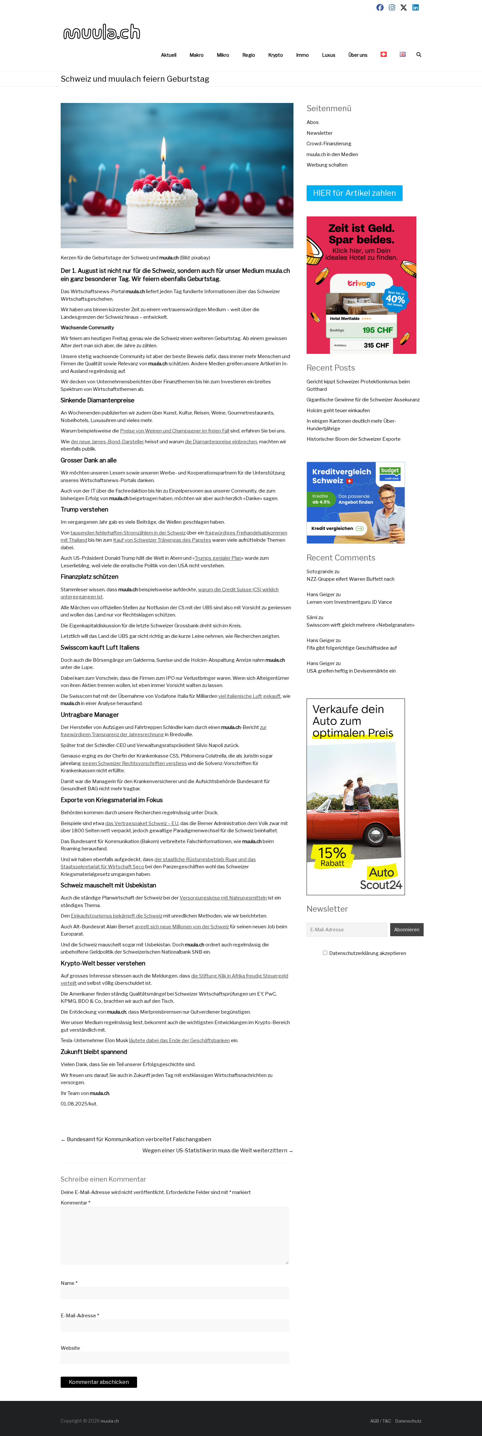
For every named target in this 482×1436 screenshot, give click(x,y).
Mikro (223, 55)
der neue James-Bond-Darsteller (107, 442)
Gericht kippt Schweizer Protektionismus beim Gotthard (358, 385)
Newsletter (319, 133)
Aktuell (168, 55)
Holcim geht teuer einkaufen (338, 411)
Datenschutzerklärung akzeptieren (367, 953)
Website (70, 1348)
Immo (302, 55)
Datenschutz (408, 1421)
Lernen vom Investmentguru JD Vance (349, 602)
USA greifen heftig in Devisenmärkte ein (351, 671)
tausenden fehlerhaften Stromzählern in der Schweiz (128, 533)
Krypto (275, 55)
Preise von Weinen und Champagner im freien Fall (174, 431)
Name (69, 1283)
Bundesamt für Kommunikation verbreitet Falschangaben (136, 1139)
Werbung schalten (327, 165)
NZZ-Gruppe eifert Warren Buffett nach (350, 579)
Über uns (358, 55)
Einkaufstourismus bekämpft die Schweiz (116, 916)
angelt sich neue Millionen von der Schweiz (182, 927)
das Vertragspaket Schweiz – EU (141, 823)
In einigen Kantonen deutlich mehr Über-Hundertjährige (351, 425)
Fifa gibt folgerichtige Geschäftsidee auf (352, 648)
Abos (313, 122)
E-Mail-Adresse (80, 1316)
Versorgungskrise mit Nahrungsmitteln (223, 898)
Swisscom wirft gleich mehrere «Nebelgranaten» (361, 625)
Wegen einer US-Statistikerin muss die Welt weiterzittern (217, 1150)
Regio (248, 55)
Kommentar (75, 1203)
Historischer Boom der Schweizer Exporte (354, 439)
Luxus (328, 55)
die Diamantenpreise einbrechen (221, 442)
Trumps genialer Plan (218, 558)
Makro (197, 55)
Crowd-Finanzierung (329, 144)
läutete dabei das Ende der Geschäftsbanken (179, 1040)
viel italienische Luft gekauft (249, 696)
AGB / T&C (380, 1421)
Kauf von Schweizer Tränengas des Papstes (162, 540)
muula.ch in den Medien (332, 154)
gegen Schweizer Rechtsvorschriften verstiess (134, 763)
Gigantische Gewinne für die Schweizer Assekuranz (363, 400)
